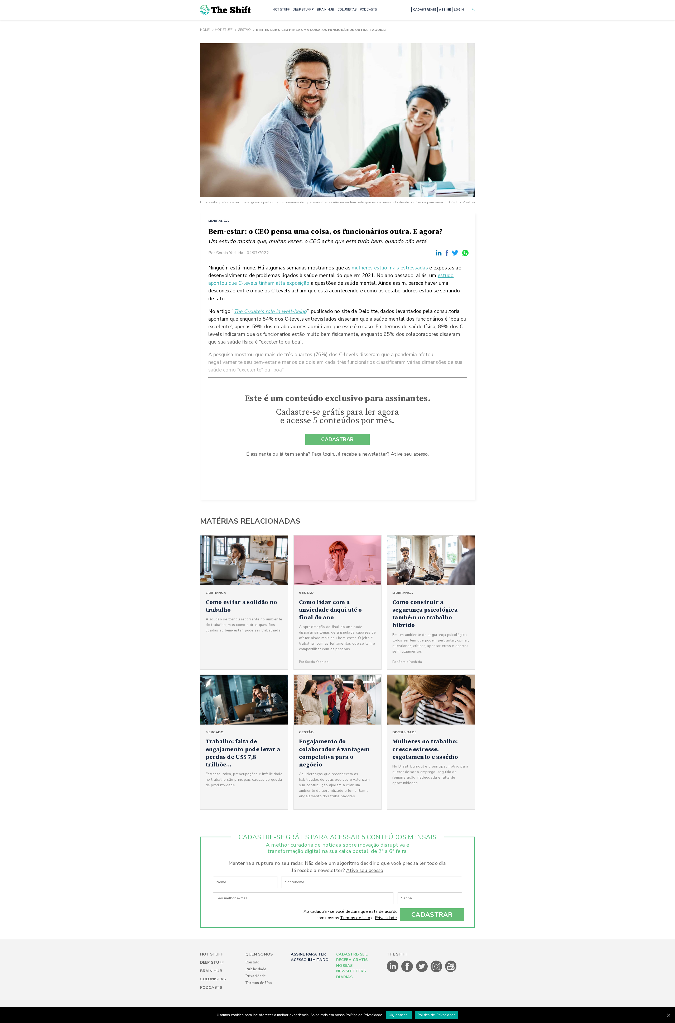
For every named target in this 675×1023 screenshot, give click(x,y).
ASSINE (445, 10)
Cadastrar (432, 914)
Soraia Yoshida (229, 252)
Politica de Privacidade (437, 1015)
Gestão (244, 30)
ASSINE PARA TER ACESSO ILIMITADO (310, 957)
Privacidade (386, 918)
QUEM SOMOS (259, 954)
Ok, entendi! (399, 1015)
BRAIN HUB (325, 10)
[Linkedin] (439, 252)
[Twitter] (456, 252)
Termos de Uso (355, 918)
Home (205, 30)
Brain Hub (211, 970)
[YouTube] (451, 971)
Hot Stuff (224, 30)
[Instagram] (437, 971)
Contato (252, 962)
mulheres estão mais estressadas (390, 267)
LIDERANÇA (218, 220)
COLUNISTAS (347, 10)
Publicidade (256, 969)
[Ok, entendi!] (668, 1015)
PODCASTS (368, 10)
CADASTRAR (337, 439)
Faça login (323, 454)
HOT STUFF (281, 10)
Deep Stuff (212, 962)
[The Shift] (225, 9)
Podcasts (211, 987)
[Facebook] (448, 252)
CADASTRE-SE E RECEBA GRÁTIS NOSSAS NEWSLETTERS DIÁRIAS (352, 965)
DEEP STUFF (302, 10)
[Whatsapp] (465, 252)
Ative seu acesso (409, 454)
